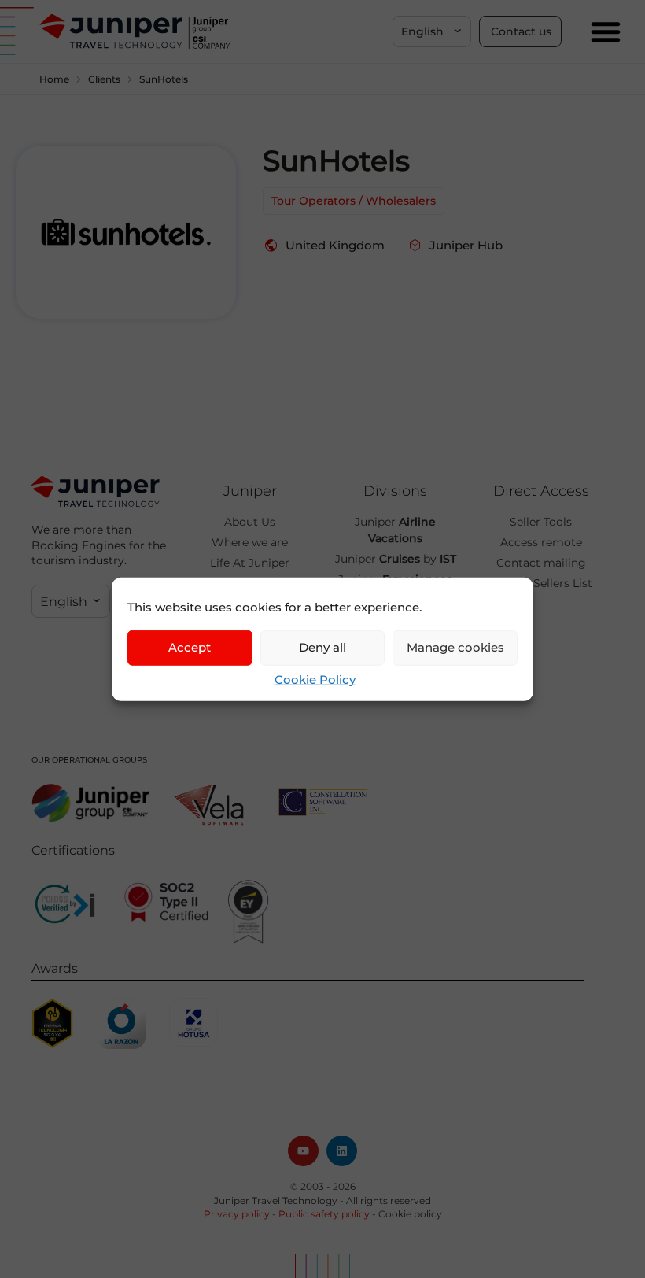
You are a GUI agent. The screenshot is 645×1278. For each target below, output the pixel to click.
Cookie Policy (315, 678)
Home (54, 79)
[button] (432, 31)
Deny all (322, 647)
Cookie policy (410, 1214)
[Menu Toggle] (605, 31)
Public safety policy (324, 1214)
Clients (104, 79)
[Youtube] (303, 1151)
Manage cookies (455, 647)
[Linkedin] (341, 1151)
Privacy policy (237, 1214)
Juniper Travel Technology (275, 1200)
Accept (189, 647)
